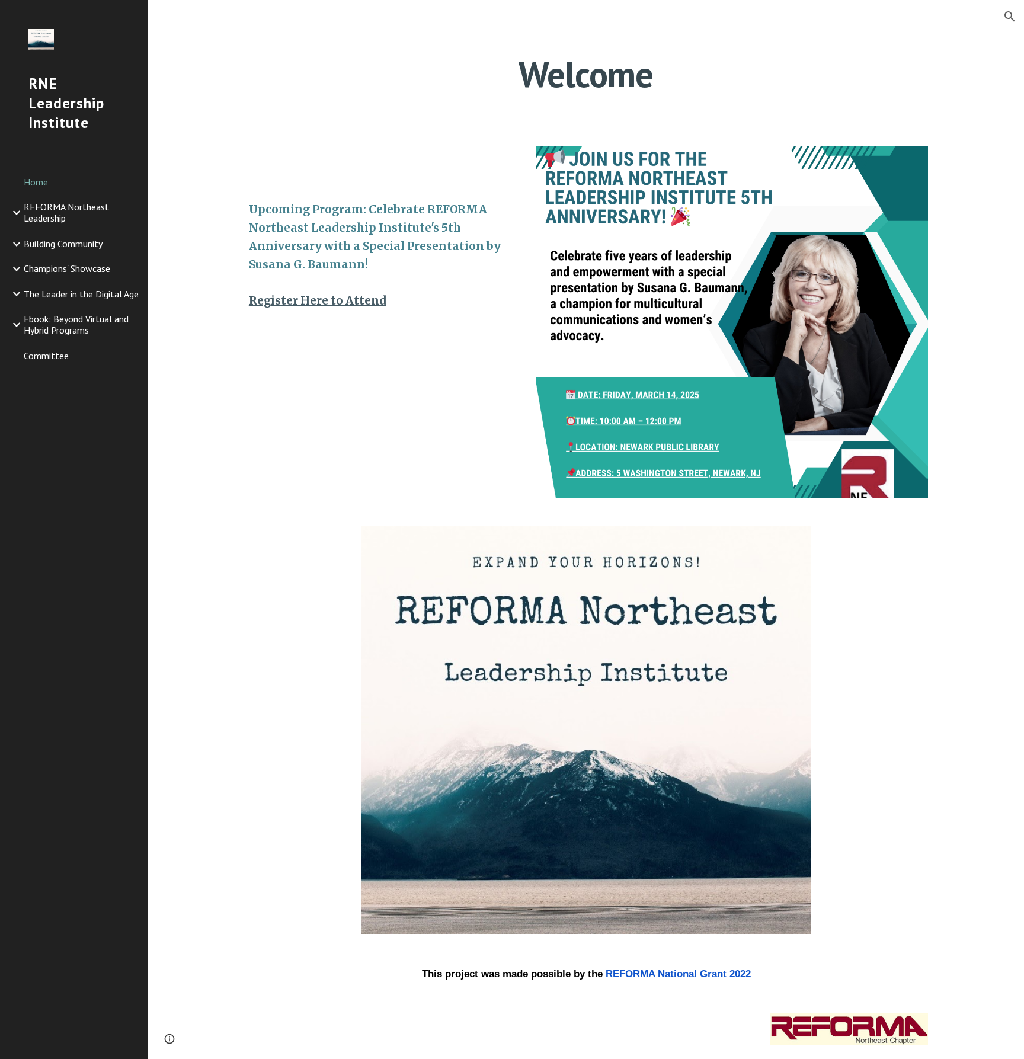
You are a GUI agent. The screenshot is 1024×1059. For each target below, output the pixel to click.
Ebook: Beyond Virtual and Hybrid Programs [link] (76, 324)
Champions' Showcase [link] (67, 268)
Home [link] (36, 182)
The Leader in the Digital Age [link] (81, 294)
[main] (586, 74)
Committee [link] (46, 355)
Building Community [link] (63, 243)
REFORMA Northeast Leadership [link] (66, 212)
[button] (1010, 16)
